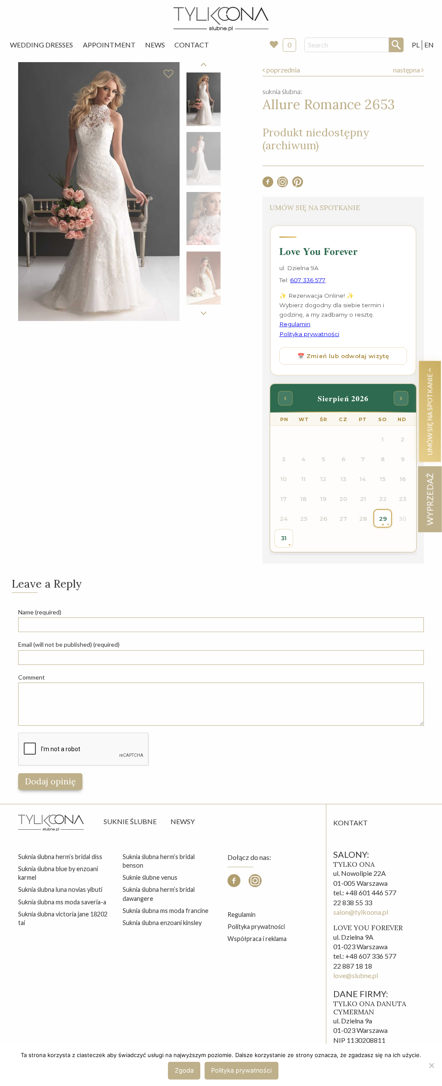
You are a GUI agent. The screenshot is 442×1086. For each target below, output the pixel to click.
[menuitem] (41, 45)
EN (429, 45)
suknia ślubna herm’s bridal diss (60, 856)
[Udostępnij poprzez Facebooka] (267, 184)
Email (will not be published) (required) (69, 644)
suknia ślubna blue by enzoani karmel (58, 873)
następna (407, 70)
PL (416, 45)
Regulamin (241, 914)
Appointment (109, 45)
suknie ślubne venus (150, 877)
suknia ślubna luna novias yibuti (60, 889)
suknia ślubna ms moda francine (165, 910)
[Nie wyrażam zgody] (431, 1065)
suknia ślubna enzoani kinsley (162, 922)
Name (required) (39, 612)
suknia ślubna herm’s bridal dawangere (159, 894)
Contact (191, 45)
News (155, 45)
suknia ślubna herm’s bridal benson (159, 861)
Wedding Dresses (41, 45)
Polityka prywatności (256, 926)
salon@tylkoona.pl (360, 912)
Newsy (182, 821)
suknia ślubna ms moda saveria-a (62, 902)
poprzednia (282, 70)
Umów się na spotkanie (429, 413)
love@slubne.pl (355, 975)
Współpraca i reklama (257, 938)
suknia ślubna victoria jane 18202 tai (62, 918)
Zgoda (184, 1070)
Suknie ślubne (130, 821)
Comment (31, 677)
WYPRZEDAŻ (430, 499)
